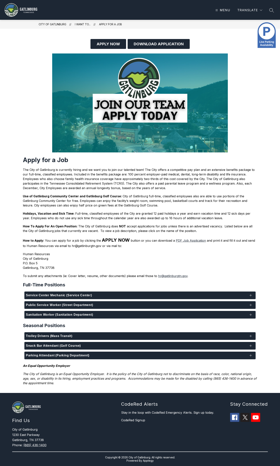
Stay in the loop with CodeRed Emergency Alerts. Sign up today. (167, 412)
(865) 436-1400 (34, 445)
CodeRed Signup (133, 420)
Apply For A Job (110, 24)
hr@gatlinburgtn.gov (172, 276)
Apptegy (148, 460)
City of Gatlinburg (52, 24)
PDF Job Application (191, 240)
